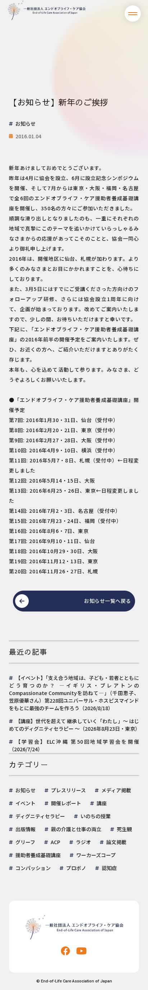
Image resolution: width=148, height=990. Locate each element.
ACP (55, 842)
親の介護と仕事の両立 (76, 829)
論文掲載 (116, 842)
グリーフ (25, 842)
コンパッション (33, 868)
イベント (25, 803)
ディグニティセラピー (40, 816)
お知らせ (25, 790)
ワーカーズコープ (96, 855)
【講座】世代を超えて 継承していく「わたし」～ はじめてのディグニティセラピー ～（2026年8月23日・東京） (74, 724)
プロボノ (76, 868)
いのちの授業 (95, 816)
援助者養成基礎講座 (38, 855)
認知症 (109, 868)
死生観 (124, 829)
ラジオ (83, 842)
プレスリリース (68, 790)
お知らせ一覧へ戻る (107, 600)
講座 (102, 803)
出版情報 (25, 829)
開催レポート (66, 803)
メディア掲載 (116, 790)
